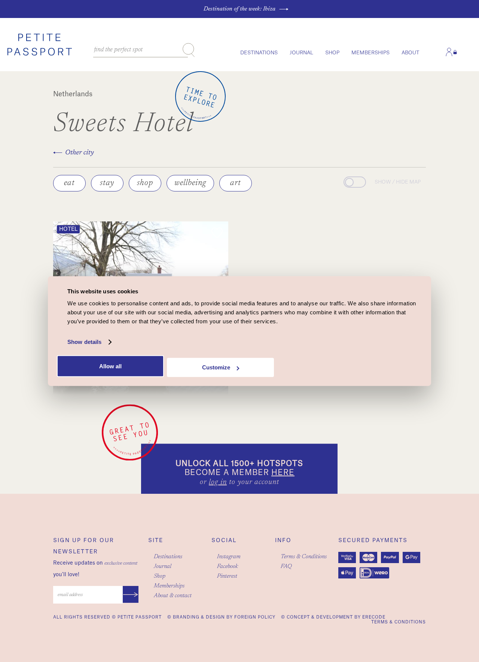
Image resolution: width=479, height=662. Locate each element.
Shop (332, 52)
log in (218, 482)
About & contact (173, 596)
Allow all (110, 366)
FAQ (286, 566)
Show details (84, 342)
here (283, 473)
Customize (216, 367)
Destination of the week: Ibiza (239, 9)
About (410, 52)
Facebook (227, 566)
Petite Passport (140, 617)
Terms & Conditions (304, 557)
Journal (301, 52)
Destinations (259, 52)
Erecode (373, 617)
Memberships (370, 52)
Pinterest (227, 576)
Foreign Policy (254, 617)
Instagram (229, 557)
